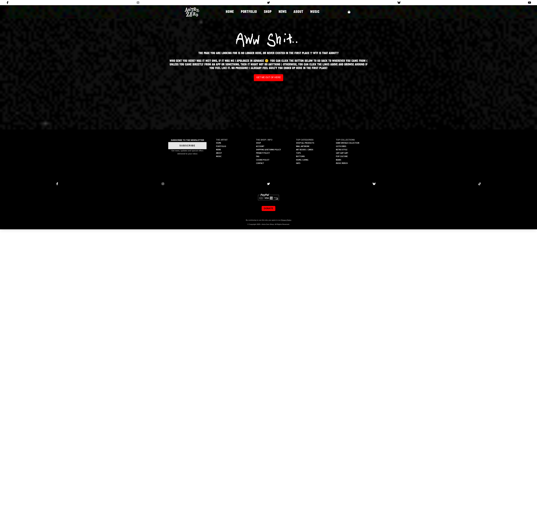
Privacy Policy (286, 220)
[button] (349, 12)
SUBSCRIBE (187, 145)
